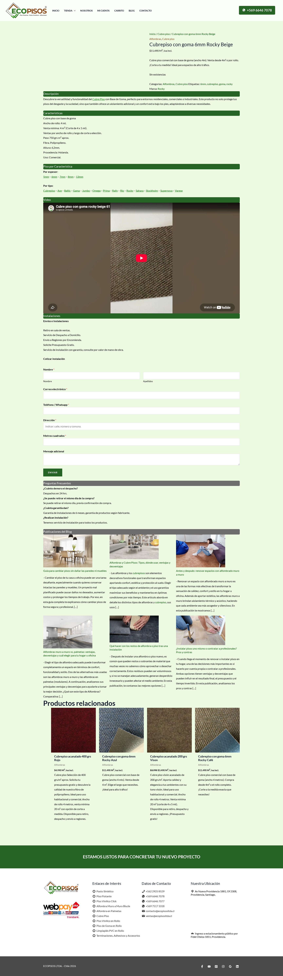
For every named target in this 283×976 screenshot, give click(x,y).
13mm (79, 176)
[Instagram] (223, 966)
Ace (59, 190)
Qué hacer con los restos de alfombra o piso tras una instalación (139, 647)
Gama (76, 190)
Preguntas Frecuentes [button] (57, 483)
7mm (62, 176)
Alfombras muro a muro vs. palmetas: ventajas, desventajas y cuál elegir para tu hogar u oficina (69, 653)
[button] (73, 10)
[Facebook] (202, 966)
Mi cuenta (103, 10)
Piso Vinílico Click (106, 901)
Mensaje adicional (53, 451)
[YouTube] (209, 966)
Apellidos (148, 381)
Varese (179, 190)
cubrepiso (212, 83)
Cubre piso (164, 33)
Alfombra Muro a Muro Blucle (113, 906)
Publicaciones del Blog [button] (57, 531)
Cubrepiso (49, 190)
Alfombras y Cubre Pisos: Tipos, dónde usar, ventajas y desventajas (140, 564)
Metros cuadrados (54, 435)
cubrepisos (139, 573)
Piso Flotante (104, 896)
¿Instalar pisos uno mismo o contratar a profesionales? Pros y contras (206, 650)
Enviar (52, 472)
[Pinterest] (216, 966)
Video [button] (47, 199)
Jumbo (86, 190)
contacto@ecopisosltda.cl (160, 911)
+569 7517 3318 (155, 906)
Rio (122, 190)
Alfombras (155, 38)
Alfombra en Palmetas (108, 911)
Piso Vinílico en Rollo (108, 920)
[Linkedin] (237, 966)
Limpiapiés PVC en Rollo (110, 930)
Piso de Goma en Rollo (109, 925)
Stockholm (152, 190)
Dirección (49, 420)
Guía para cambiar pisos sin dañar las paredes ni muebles (75, 570)
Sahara (139, 190)
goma (222, 83)
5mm (46, 176)
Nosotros (86, 10)
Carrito (119, 10)
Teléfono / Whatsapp (56, 404)
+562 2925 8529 (155, 891)
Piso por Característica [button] (57, 166)
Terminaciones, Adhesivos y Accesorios (118, 935)
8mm (71, 176)
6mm (203, 83)
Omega (96, 190)
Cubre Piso (98, 99)
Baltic (67, 190)
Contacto (145, 10)
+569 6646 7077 (155, 901)
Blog (132, 10)
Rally (115, 190)
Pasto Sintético (104, 891)
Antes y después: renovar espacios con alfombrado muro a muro (207, 572)
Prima (106, 190)
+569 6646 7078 (155, 896)
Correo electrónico (55, 389)
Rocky (161, 88)
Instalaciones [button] (51, 316)
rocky (229, 83)
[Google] (230, 966)
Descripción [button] (51, 93)
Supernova (166, 190)
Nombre (48, 369)
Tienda (68, 10)
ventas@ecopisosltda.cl (159, 915)
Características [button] (53, 113)
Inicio (55, 10)
